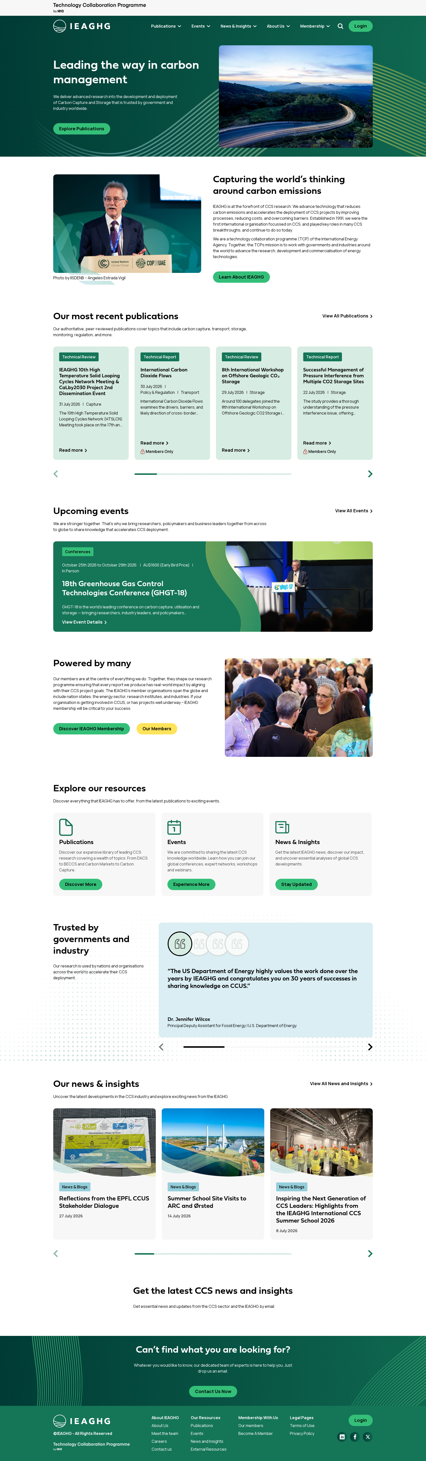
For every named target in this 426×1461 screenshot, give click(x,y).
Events (197, 1433)
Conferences (77, 551)
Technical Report (159, 357)
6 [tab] (258, 474)
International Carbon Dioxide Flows (164, 373)
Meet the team (165, 1433)
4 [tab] (213, 474)
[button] (204, 1047)
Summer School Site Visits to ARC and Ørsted (207, 1202)
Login (361, 26)
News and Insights (207, 1441)
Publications (202, 1425)
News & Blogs (75, 1187)
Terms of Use (302, 1425)
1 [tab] (146, 474)
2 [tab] (168, 474)
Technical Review (79, 357)
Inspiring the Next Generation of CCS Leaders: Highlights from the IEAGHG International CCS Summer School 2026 (321, 1210)
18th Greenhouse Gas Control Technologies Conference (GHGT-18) (124, 589)
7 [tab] (280, 474)
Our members (250, 1425)
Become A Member (255, 1433)
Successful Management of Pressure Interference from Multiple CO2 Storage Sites (333, 376)
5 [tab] (235, 474)
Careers (159, 1441)
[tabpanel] (91, 403)
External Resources (209, 1449)
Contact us (162, 1449)
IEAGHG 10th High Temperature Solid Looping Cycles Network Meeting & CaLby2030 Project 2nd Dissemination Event (89, 382)
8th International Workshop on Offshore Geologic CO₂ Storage (253, 376)
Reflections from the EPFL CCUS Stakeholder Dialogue (104, 1202)
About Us (160, 1425)
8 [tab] (282, 1253)
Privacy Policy (302, 1433)
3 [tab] (190, 474)
